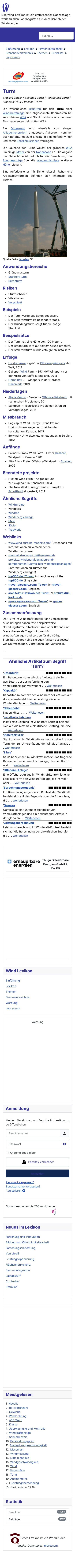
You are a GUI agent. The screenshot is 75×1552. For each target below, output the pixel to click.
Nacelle (13, 1403)
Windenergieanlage (20, 517)
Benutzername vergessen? (23, 1186)
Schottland (15, 491)
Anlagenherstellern (15, 132)
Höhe (6, 164)
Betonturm (15, 281)
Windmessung (19, 1453)
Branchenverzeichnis (19, 53)
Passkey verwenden (40, 1162)
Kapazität (10, 690)
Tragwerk (14, 529)
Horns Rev (15, 380)
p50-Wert (15, 1420)
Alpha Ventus (17, 397)
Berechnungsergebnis (19, 787)
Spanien (66, 461)
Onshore (60, 453)
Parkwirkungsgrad (22, 1441)
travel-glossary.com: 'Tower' (27, 584)
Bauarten (35, 109)
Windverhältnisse (48, 160)
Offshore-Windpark (54, 397)
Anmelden (37, 1173)
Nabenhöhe (17, 1470)
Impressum (13, 57)
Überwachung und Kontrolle (27, 1428)
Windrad (13, 513)
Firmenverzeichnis (50, 48)
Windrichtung (18, 1416)
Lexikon (29, 48)
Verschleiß (15, 302)
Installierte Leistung (17, 717)
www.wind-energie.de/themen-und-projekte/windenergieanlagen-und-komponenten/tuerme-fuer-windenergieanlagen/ (40, 559)
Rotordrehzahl (18, 1407)
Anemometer (18, 1478)
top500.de (15, 580)
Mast (11, 521)
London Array (17, 363)
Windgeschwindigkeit (24, 1462)
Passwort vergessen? (20, 1182)
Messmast (17, 1449)
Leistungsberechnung (25, 1483)
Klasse (13, 1424)
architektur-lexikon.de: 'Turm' (28, 593)
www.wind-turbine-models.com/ (29, 543)
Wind (13, 1466)
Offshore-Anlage (15, 770)
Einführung (13, 48)
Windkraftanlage (20, 1432)
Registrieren (14, 1190)
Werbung (11, 1002)
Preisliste (57, 53)
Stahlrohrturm (17, 276)
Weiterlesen (54, 685)
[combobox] (56, 36)
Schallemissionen (28, 141)
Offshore (46, 363)
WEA (23, 117)
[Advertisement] (37, 1347)
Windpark (59, 363)
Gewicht (14, 1412)
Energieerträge (12, 160)
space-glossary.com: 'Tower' (28, 601)
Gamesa (9, 805)
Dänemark (15, 384)
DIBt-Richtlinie (19, 1458)
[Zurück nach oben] (69, 1545)
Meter (20, 152)
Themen (42, 53)
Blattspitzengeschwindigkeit (28, 1445)
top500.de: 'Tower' (21, 576)
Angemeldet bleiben (23, 1152)
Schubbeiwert (18, 1437)
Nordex (24, 259)
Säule (12, 525)
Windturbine (16, 504)
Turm (13, 1474)
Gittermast (18, 128)
